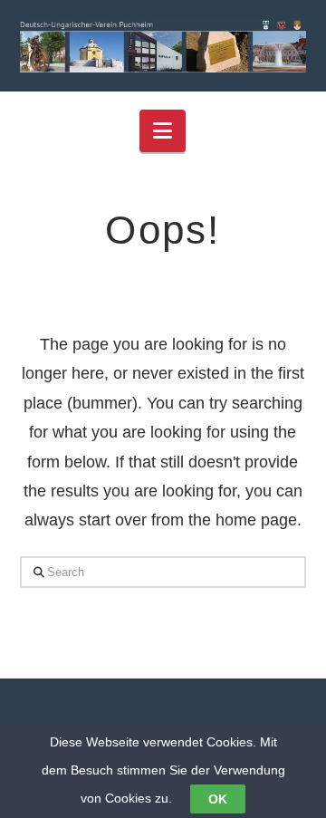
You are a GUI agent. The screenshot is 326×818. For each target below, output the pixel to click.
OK (217, 799)
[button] (162, 131)
